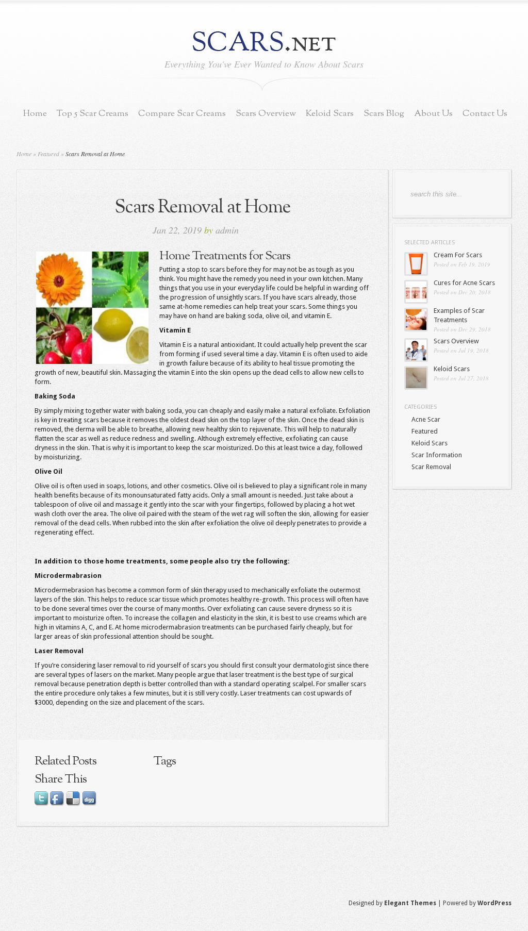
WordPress (494, 903)
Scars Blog (384, 114)
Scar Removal (431, 467)
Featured (48, 153)
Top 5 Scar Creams (92, 114)
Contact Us (485, 114)
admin (227, 230)
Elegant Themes (410, 903)
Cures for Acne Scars (464, 283)
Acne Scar (425, 419)
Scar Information (436, 455)
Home (35, 114)
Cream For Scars (458, 255)
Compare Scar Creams (182, 114)
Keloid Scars (330, 114)
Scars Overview (266, 114)
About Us (433, 114)
